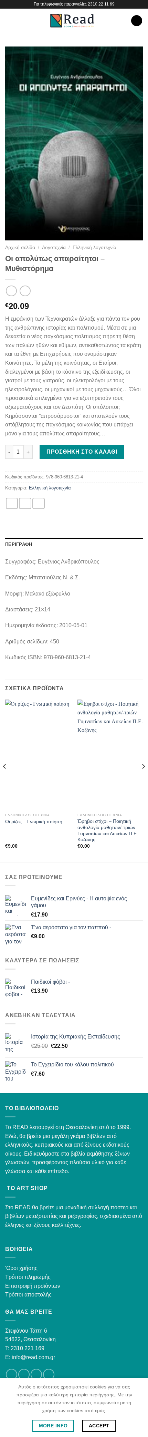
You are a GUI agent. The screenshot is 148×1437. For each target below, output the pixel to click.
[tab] (74, 544)
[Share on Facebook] (25, 503)
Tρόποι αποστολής (28, 1295)
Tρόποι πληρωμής (28, 1277)
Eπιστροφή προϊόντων (32, 1286)
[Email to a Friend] (38, 503)
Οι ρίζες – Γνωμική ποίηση (33, 821)
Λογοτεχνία (54, 247)
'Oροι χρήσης (21, 1268)
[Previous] (4, 780)
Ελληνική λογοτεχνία (94, 247)
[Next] (143, 780)
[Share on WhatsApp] (12, 503)
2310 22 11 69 (101, 4)
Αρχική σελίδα (20, 247)
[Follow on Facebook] (11, 1374)
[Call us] (48, 1374)
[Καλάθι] (136, 21)
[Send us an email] (36, 1374)
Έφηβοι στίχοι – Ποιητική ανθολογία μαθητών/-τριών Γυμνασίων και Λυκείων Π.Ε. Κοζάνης (107, 830)
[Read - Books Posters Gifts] (72, 21)
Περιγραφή (18, 544)
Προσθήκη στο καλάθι (81, 452)
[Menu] (9, 20)
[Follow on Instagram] (24, 1374)
